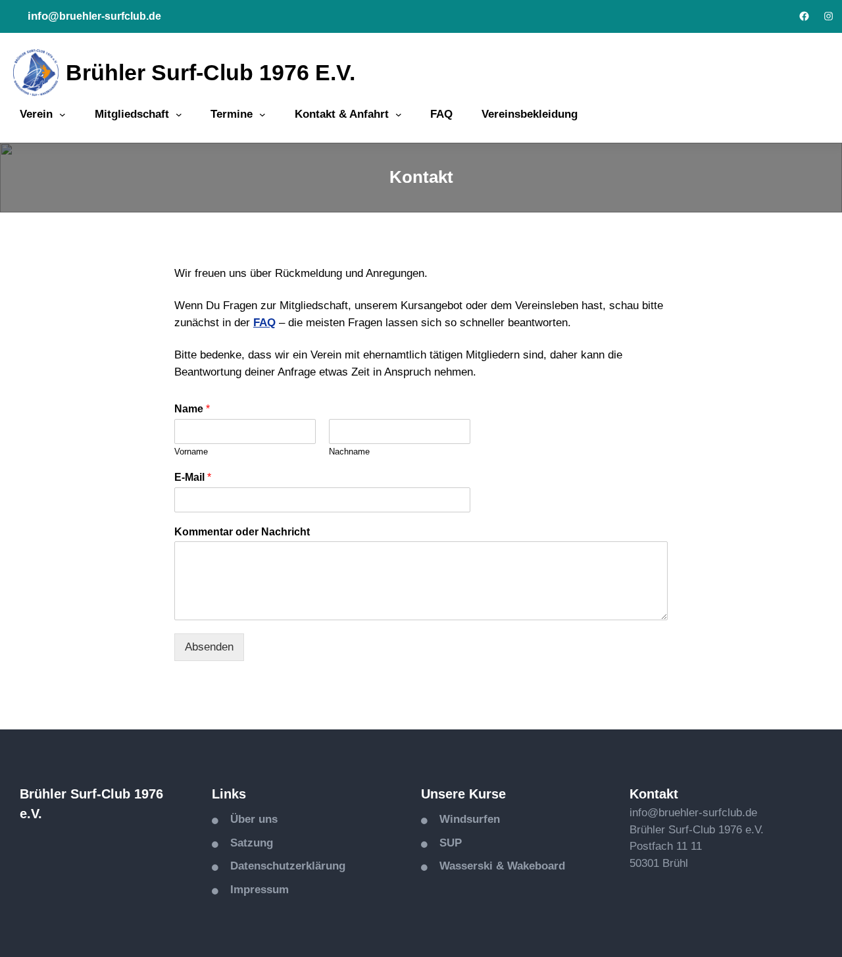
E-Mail (192, 477)
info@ (43, 16)
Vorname (191, 451)
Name (192, 408)
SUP (450, 843)
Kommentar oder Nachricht (242, 531)
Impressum (259, 889)
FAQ (264, 322)
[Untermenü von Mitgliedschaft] (179, 114)
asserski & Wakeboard (507, 866)
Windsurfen (469, 819)
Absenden (209, 647)
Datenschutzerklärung (287, 866)
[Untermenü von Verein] (62, 114)
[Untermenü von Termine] (262, 114)
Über (244, 819)
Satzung (251, 843)
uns (268, 819)
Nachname (349, 451)
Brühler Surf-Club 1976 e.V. (210, 72)
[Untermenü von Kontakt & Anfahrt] (398, 114)
